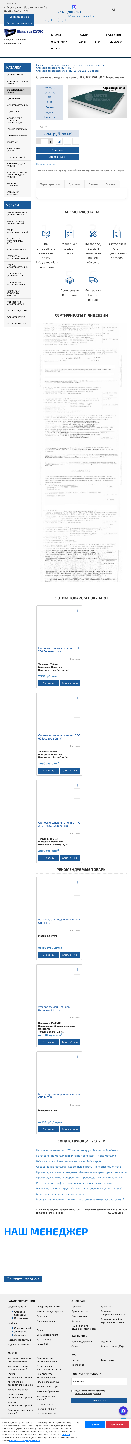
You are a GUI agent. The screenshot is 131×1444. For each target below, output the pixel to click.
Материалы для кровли (50, 1311)
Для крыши (20, 1334)
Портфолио (77, 1364)
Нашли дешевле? (47, 163)
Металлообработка (16, 323)
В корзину (57, 150)
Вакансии (105, 1306)
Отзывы (110, 184)
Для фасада (21, 1331)
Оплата (55, 48)
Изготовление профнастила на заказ (15, 241)
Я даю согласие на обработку (90, 1392)
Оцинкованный (22, 1328)
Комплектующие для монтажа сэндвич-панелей (17, 174)
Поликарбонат (14, 98)
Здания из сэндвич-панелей (16, 165)
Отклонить (117, 1424)
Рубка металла (106, 1155)
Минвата (49, 87)
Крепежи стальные (47, 1320)
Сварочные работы (80, 1166)
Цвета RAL (42, 1344)
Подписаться (99, 1400)
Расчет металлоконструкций (17, 231)
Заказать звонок (19, 16)
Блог (98, 41)
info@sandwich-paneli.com (81, 16)
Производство (79, 1311)
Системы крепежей (16, 157)
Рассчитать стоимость (19, 23)
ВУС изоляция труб (16, 317)
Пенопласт (49, 92)
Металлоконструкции (17, 105)
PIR (50, 97)
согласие (66, 1434)
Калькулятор (114, 34)
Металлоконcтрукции (20, 1339)
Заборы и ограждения (13, 184)
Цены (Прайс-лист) (47, 1334)
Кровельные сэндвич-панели (17, 82)
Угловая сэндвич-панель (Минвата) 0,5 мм (54, 1008)
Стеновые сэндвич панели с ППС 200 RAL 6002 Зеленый (59, 824)
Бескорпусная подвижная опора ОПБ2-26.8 (59, 1095)
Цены (82, 41)
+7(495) (71, 12)
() (50, 20)
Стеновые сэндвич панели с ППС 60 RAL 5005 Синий (59, 737)
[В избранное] (75, 141)
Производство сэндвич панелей (15, 274)
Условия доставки (81, 1341)
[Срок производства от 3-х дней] (97, 101)
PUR (49, 102)
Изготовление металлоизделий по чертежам (65, 1155)
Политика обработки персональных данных (113, 1321)
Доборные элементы (17, 135)
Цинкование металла (71, 1161)
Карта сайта (107, 1359)
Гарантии (105, 1341)
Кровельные (21, 1318)
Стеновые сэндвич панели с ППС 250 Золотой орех (59, 649)
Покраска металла (47, 1413)
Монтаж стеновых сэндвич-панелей (15, 222)
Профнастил (13, 111)
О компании (59, 41)
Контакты (76, 1306)
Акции (40, 1329)
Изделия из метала (18, 1344)
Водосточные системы (13, 149)
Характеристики (50, 184)
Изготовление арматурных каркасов (13, 293)
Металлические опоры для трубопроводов (14, 120)
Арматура (42, 1316)
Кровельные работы (16, 249)
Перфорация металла (50, 1150)
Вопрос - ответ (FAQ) (112, 1346)
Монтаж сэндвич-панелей (46, 1397)
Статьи (75, 1359)
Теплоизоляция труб (17, 310)
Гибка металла (45, 1161)
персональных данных (88, 1393)
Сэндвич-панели (15, 75)
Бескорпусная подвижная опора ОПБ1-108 (59, 921)
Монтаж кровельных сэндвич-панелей (17, 213)
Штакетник (12, 142)
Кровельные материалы (13, 193)
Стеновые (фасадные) (20, 1313)
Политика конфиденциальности (112, 1313)
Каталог (56, 34)
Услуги (84, 34)
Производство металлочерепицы (16, 283)
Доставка (116, 41)
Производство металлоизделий (15, 303)
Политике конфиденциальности (24, 1440)
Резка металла (45, 1403)
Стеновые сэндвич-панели (16, 91)
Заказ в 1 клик (57, 156)
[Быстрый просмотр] (67, 141)
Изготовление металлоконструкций (17, 257)
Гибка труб (94, 1161)
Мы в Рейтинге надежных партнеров (83, 1327)
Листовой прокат (46, 1408)
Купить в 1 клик (69, 683)
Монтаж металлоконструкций (17, 266)
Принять (94, 1424)
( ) (64, 20)
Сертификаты (79, 1316)
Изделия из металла (17, 129)
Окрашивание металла (51, 1166)
